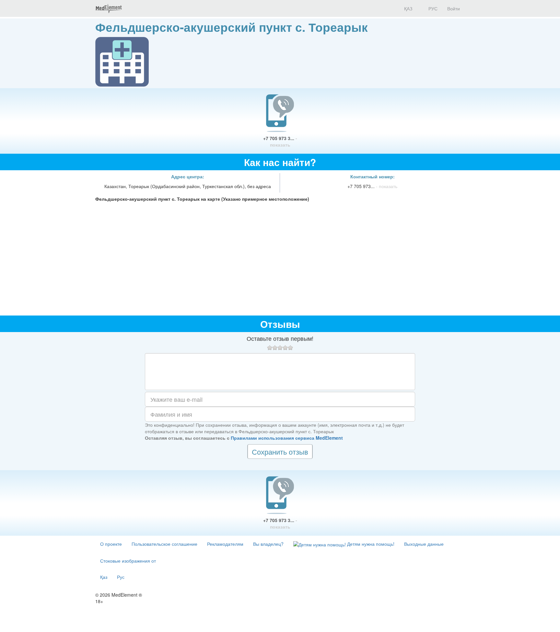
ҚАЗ (407, 8)
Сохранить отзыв (280, 452)
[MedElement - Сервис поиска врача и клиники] (108, 8)
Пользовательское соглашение (164, 544)
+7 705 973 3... (280, 141)
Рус (120, 577)
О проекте (111, 544)
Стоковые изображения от (128, 560)
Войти (453, 8)
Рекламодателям (225, 544)
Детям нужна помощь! (370, 544)
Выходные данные (424, 544)
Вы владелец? (268, 544)
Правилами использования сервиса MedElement (287, 438)
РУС (432, 8)
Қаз (103, 577)
